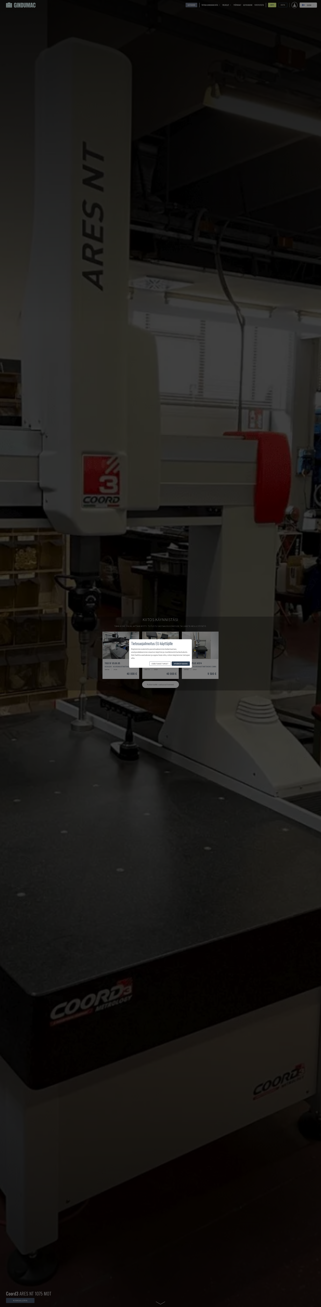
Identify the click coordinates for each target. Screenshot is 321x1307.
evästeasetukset (160, 663)
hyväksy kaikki (181, 663)
